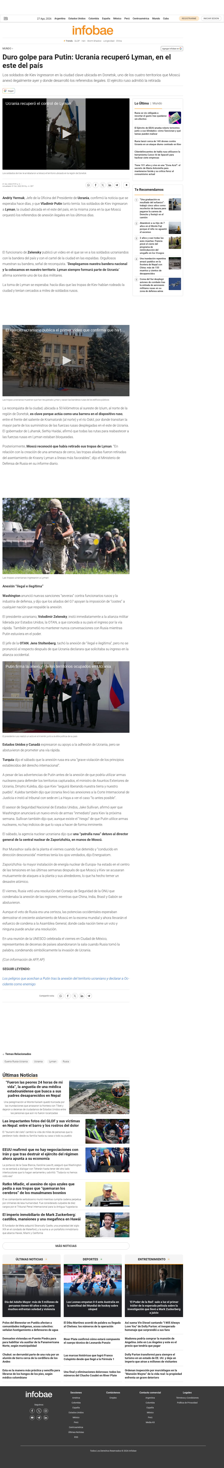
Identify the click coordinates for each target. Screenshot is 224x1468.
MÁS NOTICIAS (66, 1246)
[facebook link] (32, 1410)
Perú (127, 18)
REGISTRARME (189, 18)
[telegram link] (38, 1417)
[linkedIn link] (45, 1417)
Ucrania (38, 1061)
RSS (76, 1437)
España (106, 18)
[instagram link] (45, 1410)
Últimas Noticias (76, 1432)
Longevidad (108, 41)
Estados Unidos (77, 18)
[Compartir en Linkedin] (110, 185)
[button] (6, 18)
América (76, 1398)
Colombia (94, 18)
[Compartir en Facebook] (96, 185)
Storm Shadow (94, 41)
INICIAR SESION (211, 18)
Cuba (166, 18)
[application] (65, 134)
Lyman (52, 1061)
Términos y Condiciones (187, 1398)
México (117, 18)
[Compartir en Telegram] (117, 185)
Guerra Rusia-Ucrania (16, 1061)
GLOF (77, 41)
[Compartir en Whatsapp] (88, 185)
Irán (83, 41)
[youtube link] (32, 1417)
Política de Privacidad (187, 1402)
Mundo (156, 18)
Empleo (113, 1398)
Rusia (66, 1061)
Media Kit (150, 1422)
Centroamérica (141, 18)
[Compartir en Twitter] (103, 185)
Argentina (59, 18)
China (119, 41)
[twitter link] (38, 1410)
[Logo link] (92, 30)
